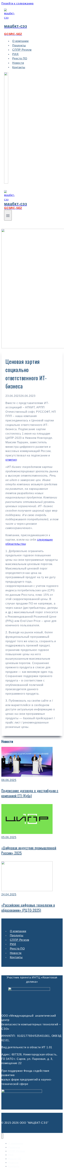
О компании (18, 931)
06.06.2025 (8, 780)
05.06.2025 (8, 837)
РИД (13, 944)
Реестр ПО (17, 948)
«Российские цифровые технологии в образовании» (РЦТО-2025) (28, 907)
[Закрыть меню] (2, 1136)
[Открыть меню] (8, 215)
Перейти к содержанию (17, 3)
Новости (16, 953)
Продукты (16, 935)
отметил (11, 459)
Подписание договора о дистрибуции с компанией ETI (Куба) (29, 793)
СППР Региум (22, 49)
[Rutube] (6, 182)
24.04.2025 (8, 894)
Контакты (18, 67)
